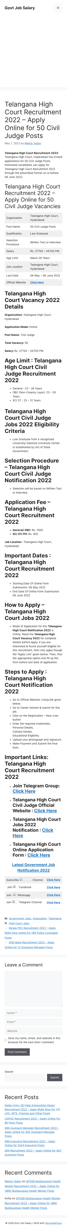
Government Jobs (20, 918)
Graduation (40, 918)
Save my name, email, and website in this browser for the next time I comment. (34, 1040)
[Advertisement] (33, 50)
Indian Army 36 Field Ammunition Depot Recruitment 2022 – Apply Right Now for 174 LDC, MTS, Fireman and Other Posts (32, 1109)
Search (9, 1071)
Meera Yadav (13, 1181)
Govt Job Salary (20, 7)
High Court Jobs (19, 923)
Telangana (54, 918)
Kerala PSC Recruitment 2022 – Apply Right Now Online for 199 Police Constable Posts (31, 932)
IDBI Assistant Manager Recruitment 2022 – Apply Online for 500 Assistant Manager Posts (32, 1132)
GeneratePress (53, 1223)
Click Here (24, 791)
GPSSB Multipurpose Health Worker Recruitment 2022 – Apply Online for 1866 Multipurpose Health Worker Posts (33, 1186)
